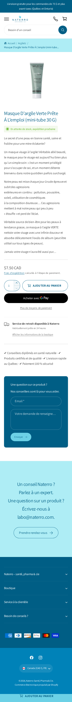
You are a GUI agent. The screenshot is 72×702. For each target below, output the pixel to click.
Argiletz (22, 43)
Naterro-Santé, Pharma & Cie (39, 680)
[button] (6, 19)
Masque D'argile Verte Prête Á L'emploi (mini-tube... (31, 47)
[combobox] (36, 30)
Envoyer (18, 437)
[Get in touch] (55, 19)
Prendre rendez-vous (33, 533)
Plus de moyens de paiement (36, 308)
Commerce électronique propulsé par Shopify (36, 684)
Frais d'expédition (14, 273)
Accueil (11, 43)
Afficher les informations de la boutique (32, 334)
